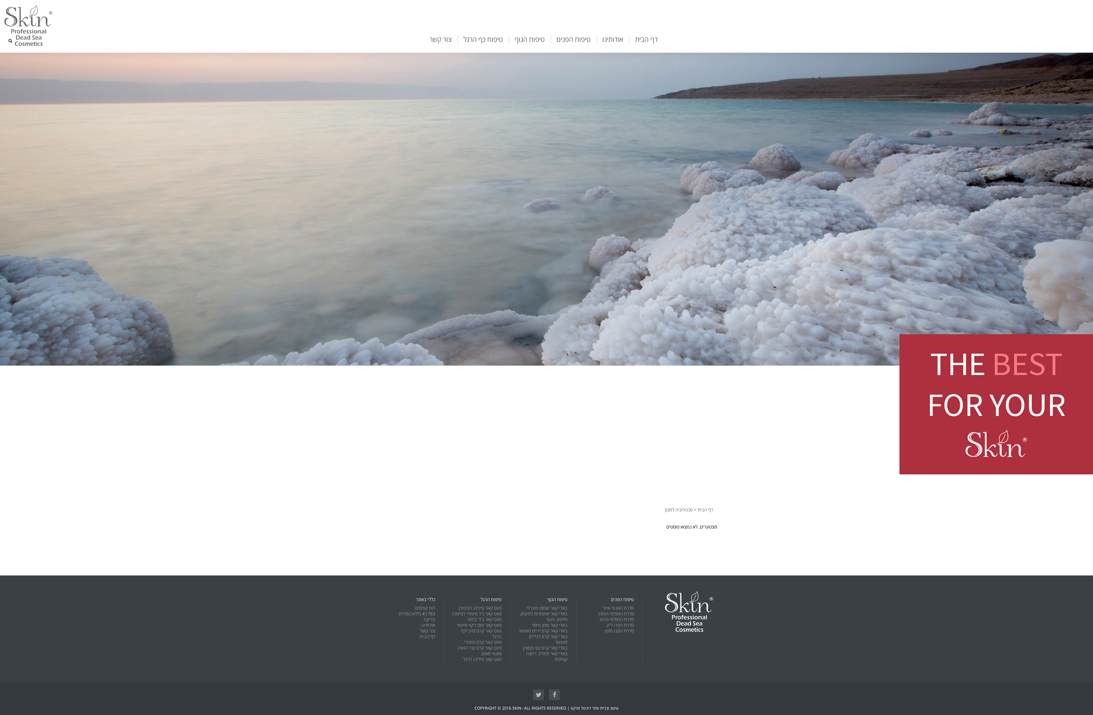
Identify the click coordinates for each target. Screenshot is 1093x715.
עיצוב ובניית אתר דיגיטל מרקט (595, 708)
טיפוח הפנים (573, 40)
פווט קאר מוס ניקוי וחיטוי (479, 625)
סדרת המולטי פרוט (617, 619)
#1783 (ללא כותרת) (417, 614)
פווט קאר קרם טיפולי (483, 642)
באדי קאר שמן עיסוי (550, 625)
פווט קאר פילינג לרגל (482, 659)
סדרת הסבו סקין (619, 631)
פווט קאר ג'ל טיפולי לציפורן (477, 614)
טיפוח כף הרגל (483, 40)
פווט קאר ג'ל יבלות (485, 619)
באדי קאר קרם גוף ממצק (545, 648)
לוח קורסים (425, 608)
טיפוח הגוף (530, 40)
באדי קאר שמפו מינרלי (547, 608)
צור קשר (441, 40)
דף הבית (646, 40)
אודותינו (612, 40)
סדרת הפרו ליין (620, 625)
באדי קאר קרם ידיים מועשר (543, 631)
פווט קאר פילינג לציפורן (480, 608)
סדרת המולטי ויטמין (616, 614)
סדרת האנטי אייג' (618, 608)
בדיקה (429, 619)
